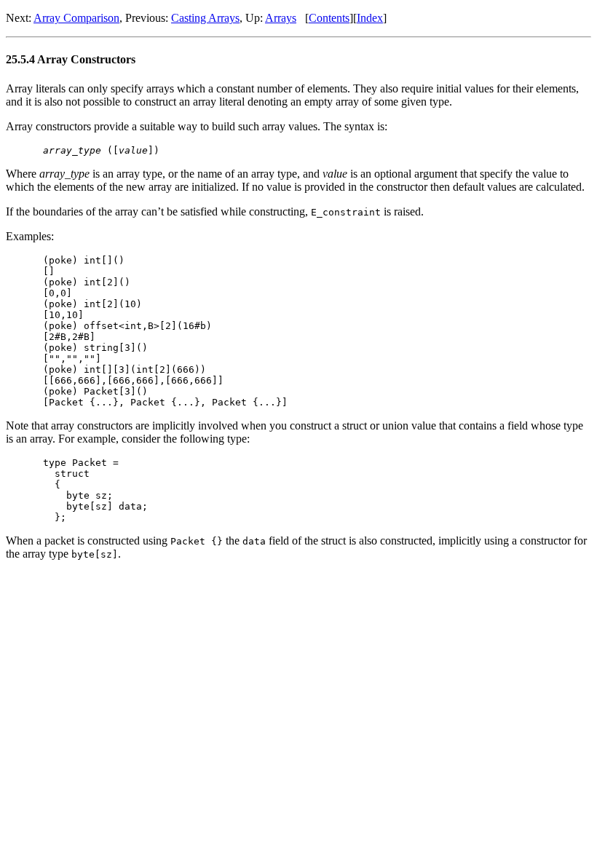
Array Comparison (76, 18)
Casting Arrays (205, 18)
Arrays (280, 18)
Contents (329, 18)
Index (370, 18)
